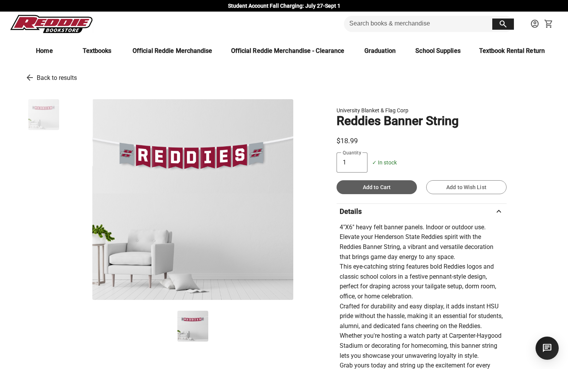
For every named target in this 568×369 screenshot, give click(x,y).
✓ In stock (384, 162)
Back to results (57, 77)
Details (421, 211)
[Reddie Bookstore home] (51, 24)
